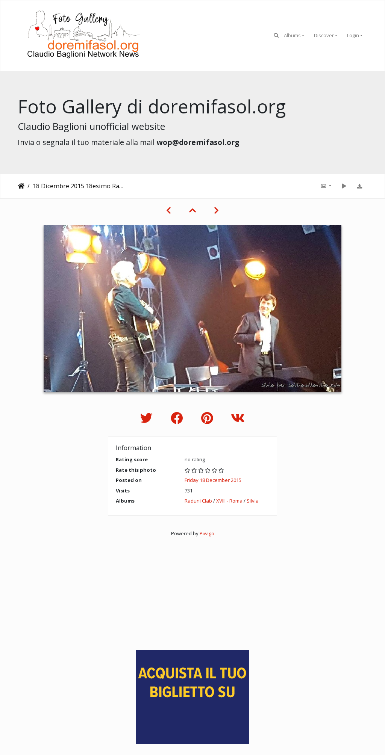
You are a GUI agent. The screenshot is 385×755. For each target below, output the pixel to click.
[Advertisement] (192, 589)
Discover (324, 35)
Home (21, 185)
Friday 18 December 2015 (213, 480)
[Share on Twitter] (148, 417)
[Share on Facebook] (178, 417)
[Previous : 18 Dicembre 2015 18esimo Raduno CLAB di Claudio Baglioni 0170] (168, 210)
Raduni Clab (198, 500)
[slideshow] (344, 186)
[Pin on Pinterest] (208, 417)
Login (353, 35)
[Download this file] (359, 186)
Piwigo (207, 533)
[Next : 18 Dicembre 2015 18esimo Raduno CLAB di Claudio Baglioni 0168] (216, 210)
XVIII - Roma (229, 500)
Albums (292, 35)
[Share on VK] (237, 417)
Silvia (253, 500)
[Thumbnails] (192, 210)
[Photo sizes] (325, 186)
